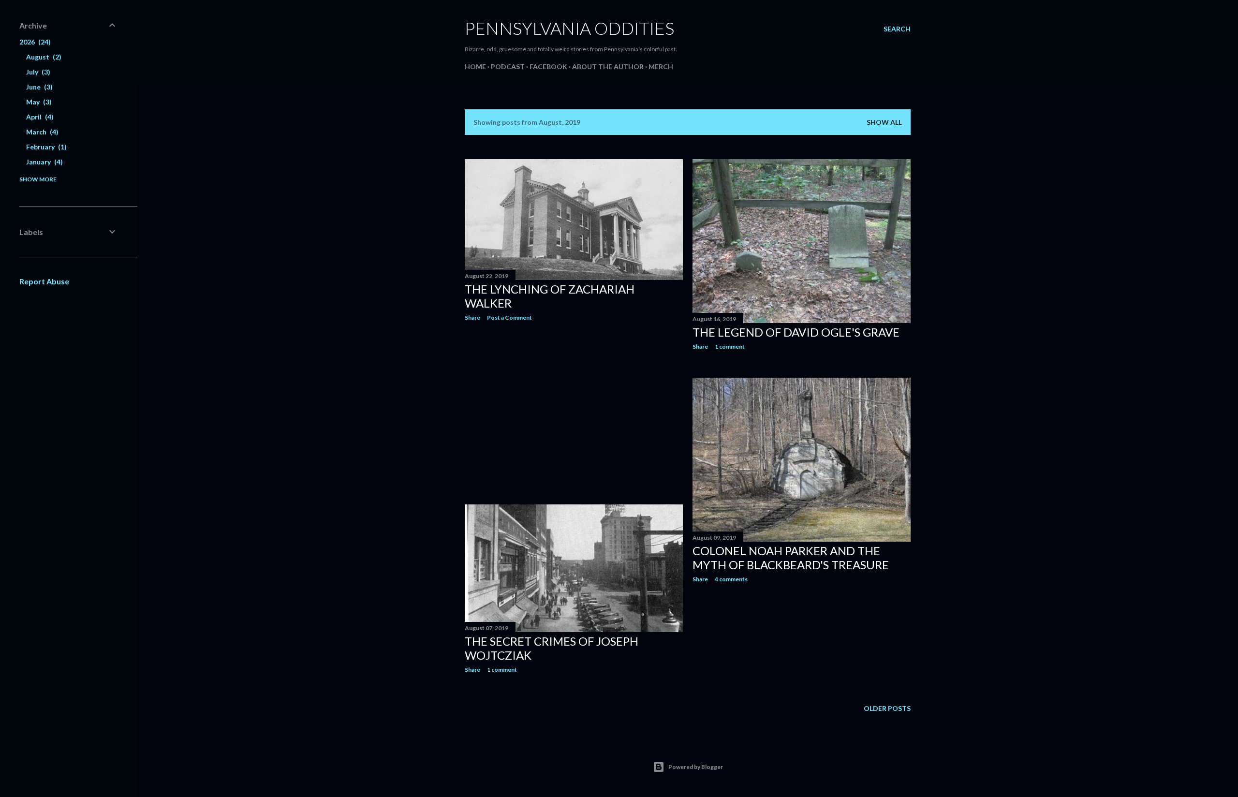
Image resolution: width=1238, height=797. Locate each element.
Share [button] (472, 317)
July (37, 72)
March (41, 132)
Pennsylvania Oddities (569, 28)
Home (475, 66)
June (38, 87)
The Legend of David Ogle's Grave (796, 332)
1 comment (730, 346)
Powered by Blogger (695, 766)
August (42, 57)
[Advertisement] (574, 413)
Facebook (548, 66)
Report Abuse (44, 281)
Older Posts (887, 708)
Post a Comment (509, 317)
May (37, 102)
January (43, 162)
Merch (660, 66)
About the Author (608, 66)
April (38, 117)
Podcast (508, 66)
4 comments (731, 579)
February (45, 147)
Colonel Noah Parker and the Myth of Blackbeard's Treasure (791, 558)
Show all (884, 122)
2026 (33, 42)
